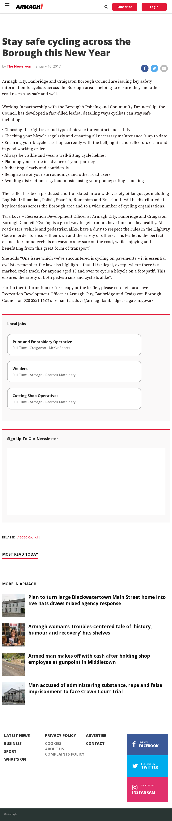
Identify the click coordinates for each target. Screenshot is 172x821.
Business (13, 743)
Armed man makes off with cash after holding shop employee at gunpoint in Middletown (89, 659)
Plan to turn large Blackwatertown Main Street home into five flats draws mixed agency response (97, 600)
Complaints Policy (64, 754)
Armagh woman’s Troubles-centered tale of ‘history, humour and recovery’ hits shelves (90, 629)
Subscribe (124, 7)
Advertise (96, 736)
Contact (95, 743)
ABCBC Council (27, 537)
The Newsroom (20, 66)
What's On (15, 759)
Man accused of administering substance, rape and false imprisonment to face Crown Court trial (95, 688)
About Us (54, 749)
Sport (10, 751)
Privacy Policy (60, 736)
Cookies (53, 743)
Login (154, 7)
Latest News (17, 736)
